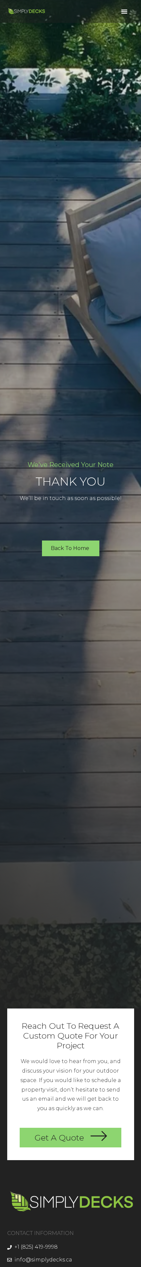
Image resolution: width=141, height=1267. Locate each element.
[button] (124, 11)
